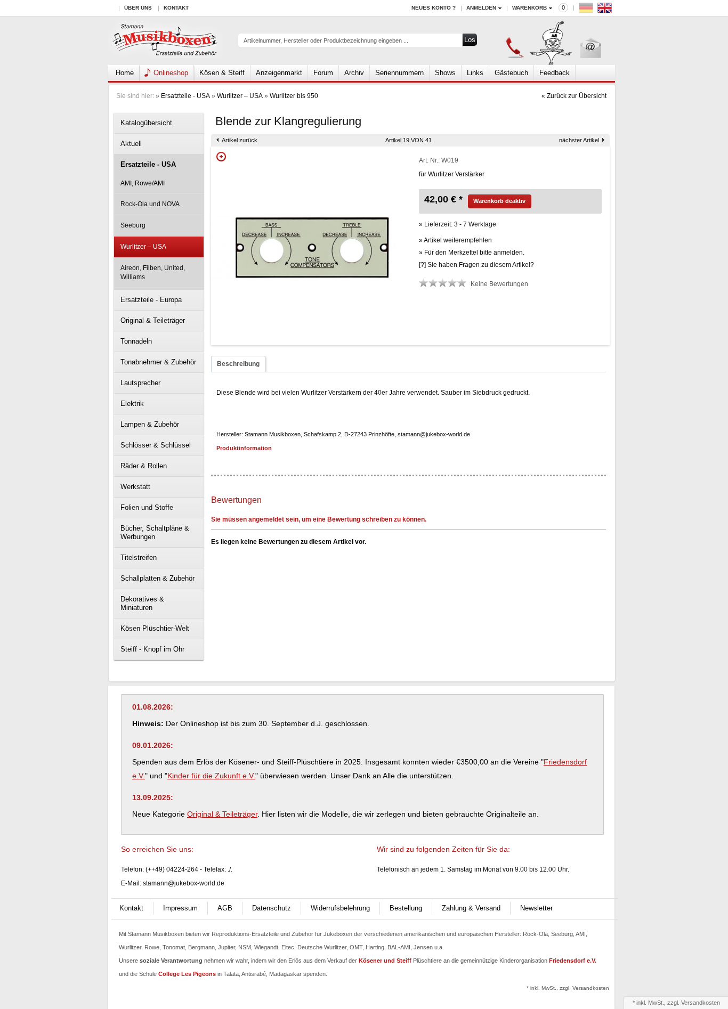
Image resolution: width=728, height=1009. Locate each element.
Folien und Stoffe (146, 507)
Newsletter (536, 908)
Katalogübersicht (146, 123)
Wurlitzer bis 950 (294, 96)
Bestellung (406, 908)
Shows (445, 73)
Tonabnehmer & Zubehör (158, 362)
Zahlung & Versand (471, 908)
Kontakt (176, 8)
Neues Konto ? (433, 8)
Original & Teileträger (152, 320)
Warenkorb (529, 8)
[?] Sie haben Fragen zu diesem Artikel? (476, 264)
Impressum (180, 908)
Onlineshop (170, 73)
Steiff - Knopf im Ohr (152, 649)
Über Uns (138, 8)
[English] (605, 10)
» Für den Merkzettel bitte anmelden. (471, 252)
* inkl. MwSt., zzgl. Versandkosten (568, 988)
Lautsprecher (140, 383)
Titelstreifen (138, 558)
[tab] (238, 364)
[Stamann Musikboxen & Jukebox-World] (165, 41)
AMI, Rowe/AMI (142, 183)
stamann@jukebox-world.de (183, 883)
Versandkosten (700, 1002)
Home (125, 73)
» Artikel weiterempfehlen (455, 240)
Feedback (554, 73)
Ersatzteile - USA (185, 96)
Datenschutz (271, 908)
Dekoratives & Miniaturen (142, 603)
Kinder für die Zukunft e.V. (211, 775)
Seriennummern (399, 73)
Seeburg (132, 225)
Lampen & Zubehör (149, 424)
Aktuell (131, 144)
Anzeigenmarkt (279, 73)
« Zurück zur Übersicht (573, 96)
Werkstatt (135, 487)
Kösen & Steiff (222, 73)
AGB (224, 908)
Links (475, 73)
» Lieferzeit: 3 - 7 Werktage (457, 224)
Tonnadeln (136, 341)
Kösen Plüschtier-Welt (154, 628)
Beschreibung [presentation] (238, 364)
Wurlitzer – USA (240, 96)
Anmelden (481, 8)
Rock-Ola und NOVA (150, 204)
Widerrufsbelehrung (340, 908)
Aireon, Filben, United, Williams (152, 272)
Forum (323, 73)
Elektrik (132, 404)
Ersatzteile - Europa (151, 300)
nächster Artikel (579, 140)
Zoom (221, 156)
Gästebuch (511, 73)
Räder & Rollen (143, 466)
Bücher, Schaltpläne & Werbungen (154, 532)
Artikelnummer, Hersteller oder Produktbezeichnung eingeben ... (326, 40)
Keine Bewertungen (499, 284)
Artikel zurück (239, 140)
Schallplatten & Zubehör (157, 578)
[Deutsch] (587, 10)
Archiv (354, 73)
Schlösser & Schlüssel (155, 445)
